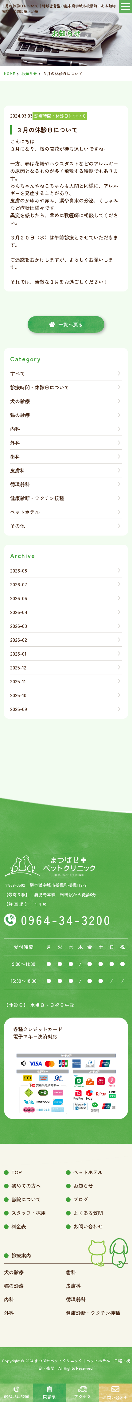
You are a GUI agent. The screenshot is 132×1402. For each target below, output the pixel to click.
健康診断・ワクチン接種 (37, 498)
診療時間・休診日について (39, 387)
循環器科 (20, 484)
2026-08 (18, 570)
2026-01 (18, 653)
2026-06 (18, 598)
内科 (15, 428)
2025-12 (18, 667)
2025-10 (18, 695)
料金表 (18, 1226)
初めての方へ (26, 1185)
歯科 (15, 456)
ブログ (80, 1199)
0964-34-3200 (66, 920)
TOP (16, 1172)
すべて (17, 373)
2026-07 (18, 584)
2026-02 (18, 639)
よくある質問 (88, 1212)
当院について (26, 1199)
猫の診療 (20, 415)
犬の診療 (20, 401)
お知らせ (29, 73)
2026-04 (18, 612)
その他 (17, 525)
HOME (9, 73)
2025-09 (18, 709)
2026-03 (18, 625)
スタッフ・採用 (28, 1212)
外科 (15, 442)
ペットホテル (25, 512)
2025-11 (18, 681)
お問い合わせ (88, 1226)
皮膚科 (17, 470)
